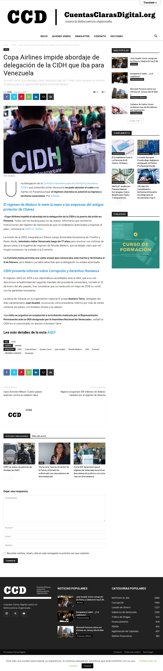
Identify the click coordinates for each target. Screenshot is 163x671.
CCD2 (9, 92)
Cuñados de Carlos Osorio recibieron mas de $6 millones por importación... (143, 107)
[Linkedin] (36, 97)
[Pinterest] (21, 97)
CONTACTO (100, 36)
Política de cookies (132, 652)
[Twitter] (14, 97)
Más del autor (39, 436)
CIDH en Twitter (34, 228)
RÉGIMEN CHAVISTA (13, 353)
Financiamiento (137, 79)
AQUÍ (51, 332)
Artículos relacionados (16, 436)
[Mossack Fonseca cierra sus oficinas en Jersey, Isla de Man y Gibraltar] (120, 93)
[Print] (50, 97)
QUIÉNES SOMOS (61, 36)
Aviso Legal (148, 652)
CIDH (13, 45)
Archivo (134, 64)
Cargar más (134, 120)
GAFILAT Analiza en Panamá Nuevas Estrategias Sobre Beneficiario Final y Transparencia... (121, 192)
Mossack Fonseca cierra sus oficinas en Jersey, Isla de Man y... (144, 92)
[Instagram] (7, 613)
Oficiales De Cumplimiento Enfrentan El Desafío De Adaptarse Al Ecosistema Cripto (147, 192)
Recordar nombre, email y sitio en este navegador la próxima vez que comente (48, 553)
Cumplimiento (118, 153)
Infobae (55, 195)
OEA (87, 349)
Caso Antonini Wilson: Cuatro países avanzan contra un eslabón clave (23, 393)
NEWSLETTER (82, 36)
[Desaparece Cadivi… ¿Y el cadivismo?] (120, 77)
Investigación (136, 113)
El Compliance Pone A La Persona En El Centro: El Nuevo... (122, 160)
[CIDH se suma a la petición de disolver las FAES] (19, 453)
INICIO (44, 36)
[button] (155, 36)
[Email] (43, 97)
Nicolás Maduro (75, 349)
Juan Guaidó (60, 349)
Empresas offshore (138, 97)
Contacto (118, 652)
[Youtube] (24, 613)
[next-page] (11, 478)
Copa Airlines (30, 349)
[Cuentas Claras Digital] (81, 16)
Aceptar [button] (87, 665)
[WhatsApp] (28, 97)
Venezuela (29, 353)
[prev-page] (5, 478)
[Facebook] (7, 97)
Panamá (95, 349)
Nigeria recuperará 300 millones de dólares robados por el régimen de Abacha (83, 393)
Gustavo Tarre (45, 349)
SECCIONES (116, 36)
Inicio (6, 45)
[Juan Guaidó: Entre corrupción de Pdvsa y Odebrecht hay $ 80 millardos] (120, 62)
